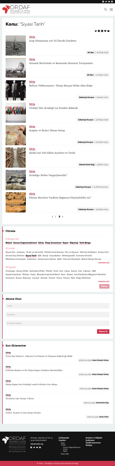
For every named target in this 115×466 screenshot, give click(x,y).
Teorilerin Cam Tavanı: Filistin (20, 398)
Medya (51, 262)
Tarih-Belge (85, 243)
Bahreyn (27, 278)
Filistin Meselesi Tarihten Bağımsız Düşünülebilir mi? (60, 197)
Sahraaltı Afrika (37, 271)
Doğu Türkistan (83, 278)
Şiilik (59, 259)
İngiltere (60, 281)
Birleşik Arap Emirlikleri (48, 274)
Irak (80, 271)
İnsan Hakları (24, 262)
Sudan (70, 274)
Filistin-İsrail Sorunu (54, 252)
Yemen (52, 278)
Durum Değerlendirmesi (25, 243)
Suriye (74, 271)
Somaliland (71, 281)
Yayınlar (62, 440)
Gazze (44, 262)
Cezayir (35, 278)
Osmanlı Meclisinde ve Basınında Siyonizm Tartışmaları (61, 63)
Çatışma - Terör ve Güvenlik (30, 252)
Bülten (9, 243)
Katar (33, 274)
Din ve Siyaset (72, 252)
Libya (67, 271)
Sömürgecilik (68, 255)
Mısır (63, 274)
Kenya (44, 281)
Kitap (63, 443)
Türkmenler (11, 262)
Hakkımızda (64, 438)
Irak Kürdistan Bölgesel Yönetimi (90, 274)
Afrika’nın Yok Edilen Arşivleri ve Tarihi (52, 152)
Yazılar (63, 445)
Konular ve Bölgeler (94, 438)
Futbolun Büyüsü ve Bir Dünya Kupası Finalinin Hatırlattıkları (34, 370)
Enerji (45, 255)
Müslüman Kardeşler (16, 259)
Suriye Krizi (103, 252)
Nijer (80, 281)
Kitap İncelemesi (53, 243)
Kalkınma (31, 259)
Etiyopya (36, 281)
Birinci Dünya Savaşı (91, 259)
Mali (73, 278)
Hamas (95, 262)
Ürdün (52, 281)
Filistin (49, 271)
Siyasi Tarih (31, 255)
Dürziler (60, 262)
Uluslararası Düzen (47, 259)
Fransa (66, 278)
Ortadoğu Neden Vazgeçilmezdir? (48, 175)
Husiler (87, 262)
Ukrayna (88, 281)
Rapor (66, 243)
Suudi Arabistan (13, 274)
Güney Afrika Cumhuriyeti (18, 281)
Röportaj (74, 243)
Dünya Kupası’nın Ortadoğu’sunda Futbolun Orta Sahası (31, 384)
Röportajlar (65, 454)
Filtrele (104, 286)
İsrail (55, 271)
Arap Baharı (55, 255)
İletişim (89, 445)
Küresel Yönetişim (71, 259)
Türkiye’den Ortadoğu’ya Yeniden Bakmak (53, 108)
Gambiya (97, 281)
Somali (44, 278)
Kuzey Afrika (22, 271)
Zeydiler (36, 262)
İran (61, 271)
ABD (94, 271)
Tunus (59, 278)
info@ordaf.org (36, 444)
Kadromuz (90, 440)
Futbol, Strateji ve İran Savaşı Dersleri (23, 413)
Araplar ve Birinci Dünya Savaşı (47, 130)
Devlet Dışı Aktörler (15, 255)
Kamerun (10, 278)
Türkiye (25, 274)
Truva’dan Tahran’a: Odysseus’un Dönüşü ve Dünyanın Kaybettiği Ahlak (39, 356)
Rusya (19, 278)
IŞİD (39, 255)
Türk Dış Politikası (88, 252)
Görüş (32, 37)
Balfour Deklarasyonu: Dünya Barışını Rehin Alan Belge (61, 85)
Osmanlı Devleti (84, 255)
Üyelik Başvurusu (93, 443)
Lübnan (87, 271)
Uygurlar (69, 262)
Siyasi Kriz (10, 252)
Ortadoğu (10, 271)
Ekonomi (79, 262)
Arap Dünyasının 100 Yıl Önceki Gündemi (52, 40)
